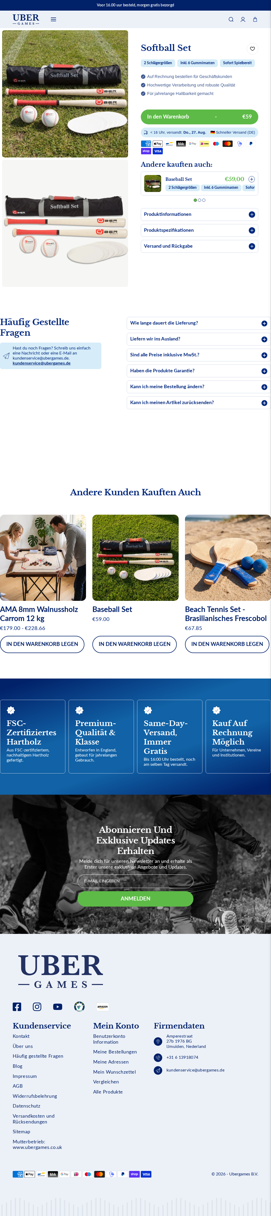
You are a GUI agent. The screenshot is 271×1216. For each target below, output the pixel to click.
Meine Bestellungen (115, 1052)
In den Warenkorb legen (42, 644)
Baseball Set (178, 179)
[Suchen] (231, 19)
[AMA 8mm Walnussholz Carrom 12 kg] (43, 558)
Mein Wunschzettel (114, 1072)
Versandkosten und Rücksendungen (34, 1119)
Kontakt (21, 1036)
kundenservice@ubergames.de (42, 363)
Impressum (25, 1076)
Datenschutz (26, 1106)
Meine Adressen (111, 1062)
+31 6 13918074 (182, 1057)
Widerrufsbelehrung (35, 1096)
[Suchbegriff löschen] (241, 36)
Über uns (23, 1046)
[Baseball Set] (135, 558)
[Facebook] (17, 1007)
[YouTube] (57, 1007)
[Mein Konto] (243, 19)
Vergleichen (106, 1082)
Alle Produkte (108, 1092)
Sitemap (21, 1132)
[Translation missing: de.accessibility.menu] (53, 19)
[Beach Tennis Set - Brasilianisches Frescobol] (228, 558)
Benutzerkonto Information (109, 1039)
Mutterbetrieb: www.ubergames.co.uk (37, 1145)
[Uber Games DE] (26, 19)
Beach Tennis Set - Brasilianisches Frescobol (226, 614)
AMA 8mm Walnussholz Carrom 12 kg (39, 614)
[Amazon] (79, 1006)
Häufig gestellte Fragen (38, 1056)
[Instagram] (37, 1007)
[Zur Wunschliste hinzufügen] (252, 49)
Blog (17, 1066)
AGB (18, 1086)
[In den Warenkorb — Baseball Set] (252, 179)
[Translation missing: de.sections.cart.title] (255, 19)
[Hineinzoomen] (117, 171)
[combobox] (135, 35)
